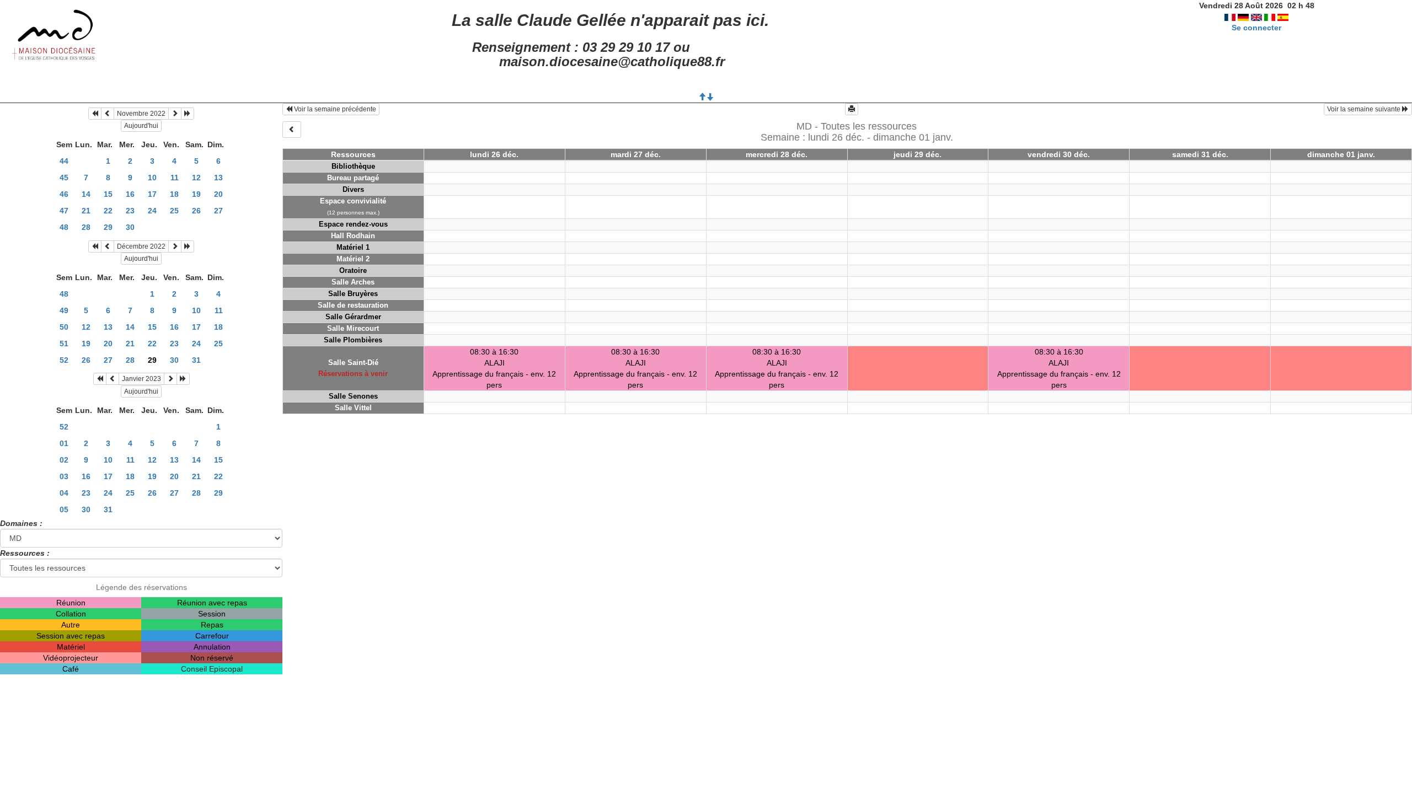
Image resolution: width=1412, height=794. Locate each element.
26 (196, 210)
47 (64, 210)
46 (64, 194)
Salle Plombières (353, 340)
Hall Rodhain (353, 236)
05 (64, 509)
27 (218, 210)
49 (64, 310)
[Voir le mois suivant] (174, 114)
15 (108, 194)
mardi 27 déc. (636, 154)
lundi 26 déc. (494, 154)
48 (64, 227)
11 (174, 177)
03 (64, 476)
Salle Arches (353, 282)
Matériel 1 (353, 247)
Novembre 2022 (141, 113)
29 (108, 227)
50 (64, 327)
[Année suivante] (187, 114)
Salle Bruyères (353, 293)
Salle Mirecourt (353, 328)
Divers (353, 189)
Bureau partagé (353, 178)
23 (130, 210)
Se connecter (1256, 27)
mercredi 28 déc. (776, 154)
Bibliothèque (353, 166)
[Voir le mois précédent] (107, 114)
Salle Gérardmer (353, 317)
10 (152, 177)
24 (152, 210)
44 (64, 161)
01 (64, 443)
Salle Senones (353, 396)
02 (64, 459)
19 (196, 194)
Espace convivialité (353, 201)
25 (174, 210)
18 (174, 194)
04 (64, 493)
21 (86, 210)
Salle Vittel (353, 408)
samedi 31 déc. (1200, 154)
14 (86, 194)
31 (196, 360)
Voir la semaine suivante (1364, 109)
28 (86, 227)
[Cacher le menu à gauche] (291, 129)
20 (218, 194)
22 (108, 210)
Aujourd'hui (141, 126)
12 (196, 177)
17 (152, 194)
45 (64, 177)
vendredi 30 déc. (1059, 154)
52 (64, 360)
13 (218, 177)
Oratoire (353, 270)
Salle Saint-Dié (353, 362)
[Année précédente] (94, 114)
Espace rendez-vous (353, 224)
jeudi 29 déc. (918, 154)
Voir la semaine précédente (334, 109)
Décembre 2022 (141, 246)
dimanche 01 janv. (1341, 154)
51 (64, 343)
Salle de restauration (353, 305)
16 (130, 194)
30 (130, 227)
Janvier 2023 (141, 379)
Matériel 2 (353, 259)
